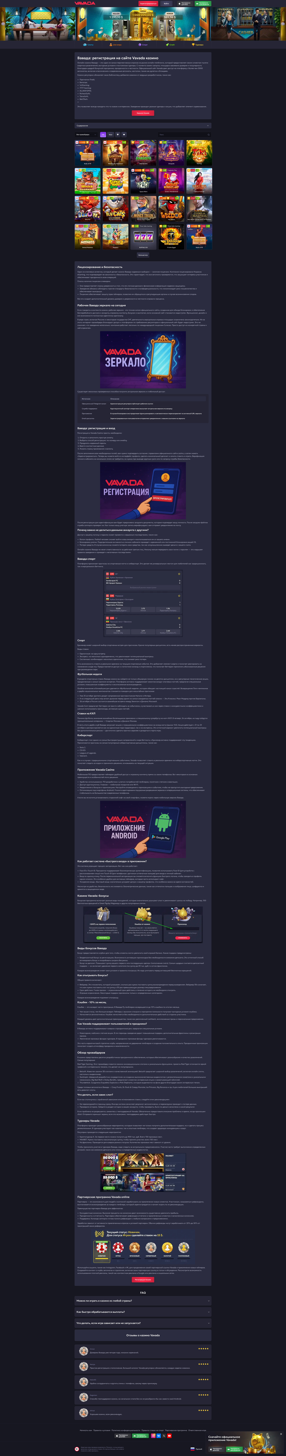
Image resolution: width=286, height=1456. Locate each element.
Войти (166, 4)
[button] (2, 23)
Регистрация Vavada (143, 1280)
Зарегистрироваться (148, 4)
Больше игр (143, 255)
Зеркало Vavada (143, 113)
